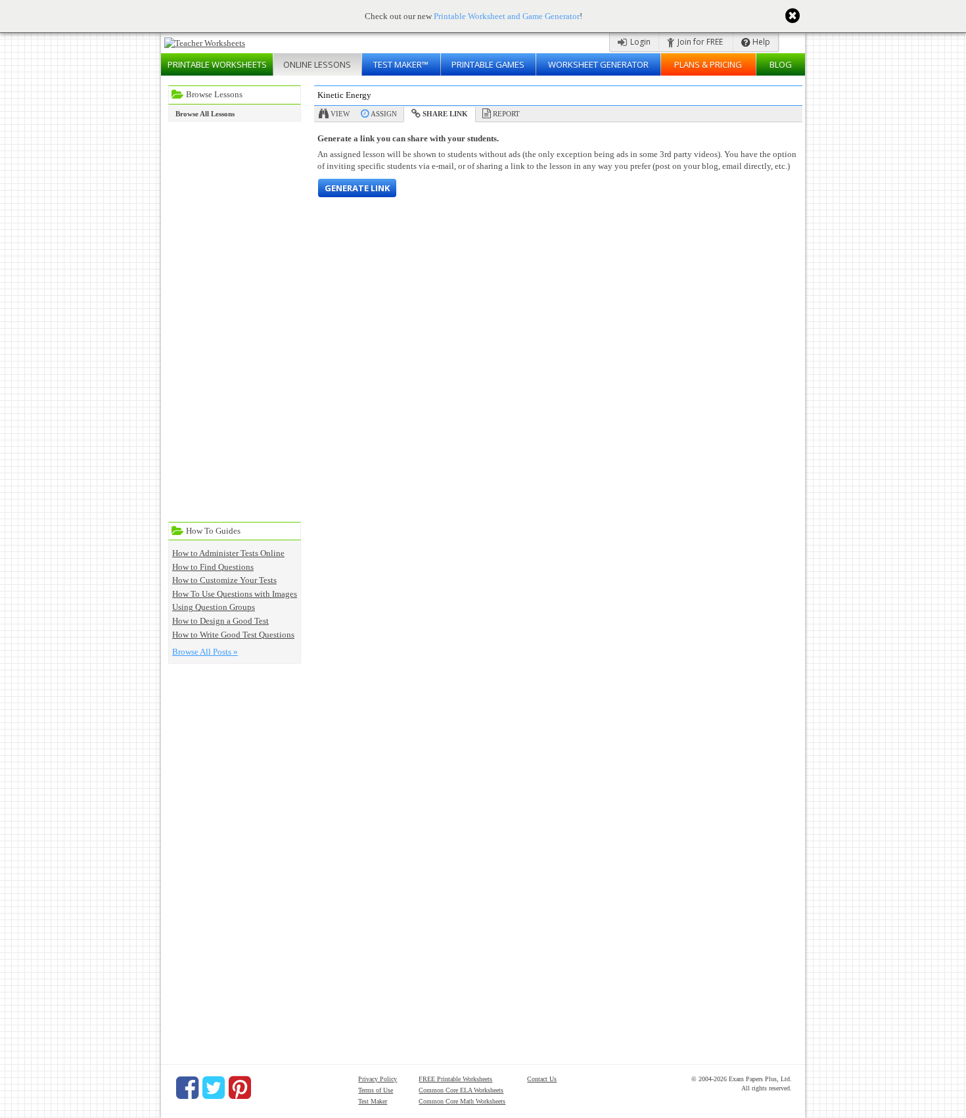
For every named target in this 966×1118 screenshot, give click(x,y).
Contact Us (542, 1079)
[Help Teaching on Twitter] (213, 1088)
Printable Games (487, 64)
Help (760, 41)
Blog (781, 64)
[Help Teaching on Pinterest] (240, 1088)
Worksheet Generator (598, 64)
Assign (384, 114)
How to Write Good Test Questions (233, 635)
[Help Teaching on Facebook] (187, 1088)
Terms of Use (375, 1090)
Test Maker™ (400, 64)
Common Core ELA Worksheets (461, 1090)
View (340, 114)
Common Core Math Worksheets (462, 1101)
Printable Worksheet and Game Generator (507, 16)
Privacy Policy (377, 1079)
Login (639, 41)
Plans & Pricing (708, 64)
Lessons (317, 64)
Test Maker (372, 1101)
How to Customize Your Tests (224, 580)
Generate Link (357, 188)
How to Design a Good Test (220, 621)
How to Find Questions (213, 567)
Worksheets (217, 64)
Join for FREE (699, 41)
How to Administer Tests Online (228, 553)
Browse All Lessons (205, 114)
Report (506, 114)
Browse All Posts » (205, 652)
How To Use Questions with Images (234, 594)
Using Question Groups (213, 607)
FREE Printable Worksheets (455, 1079)
